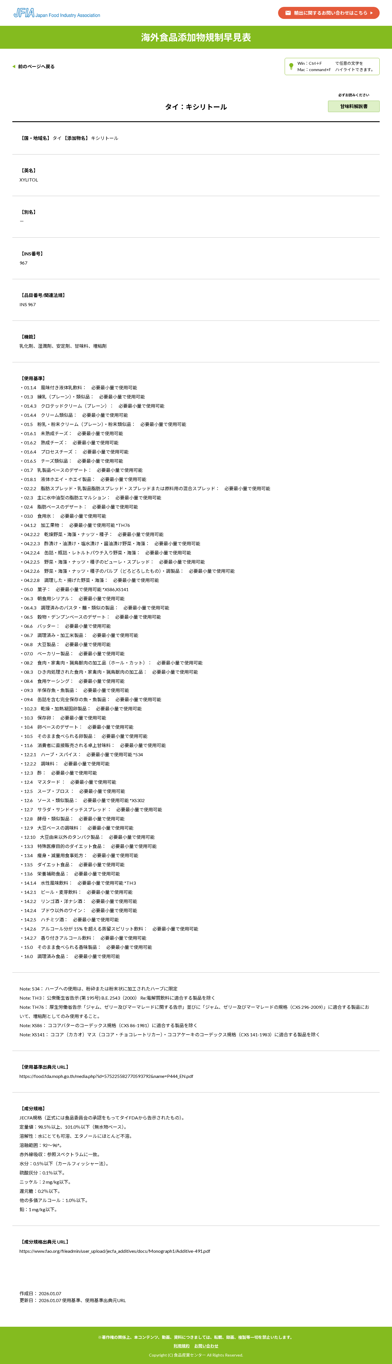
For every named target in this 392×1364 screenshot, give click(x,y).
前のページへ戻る (36, 66)
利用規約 (182, 1345)
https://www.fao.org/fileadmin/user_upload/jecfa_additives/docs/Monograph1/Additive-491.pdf (115, 1251)
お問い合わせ (206, 1345)
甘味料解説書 (354, 106)
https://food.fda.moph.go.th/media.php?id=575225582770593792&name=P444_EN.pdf (106, 1076)
